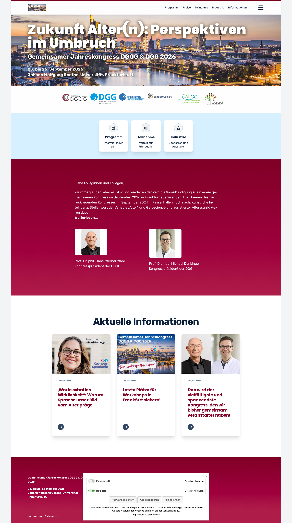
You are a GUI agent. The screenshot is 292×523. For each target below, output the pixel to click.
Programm (171, 7)
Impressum (35, 516)
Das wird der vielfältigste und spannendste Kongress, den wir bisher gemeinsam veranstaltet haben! (209, 402)
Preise (186, 7)
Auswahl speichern (123, 499)
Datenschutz (52, 516)
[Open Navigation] (261, 7)
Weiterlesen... (86, 217)
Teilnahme (201, 7)
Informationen (237, 7)
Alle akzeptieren (149, 499)
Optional (101, 490)
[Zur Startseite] (37, 7)
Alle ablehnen (172, 499)
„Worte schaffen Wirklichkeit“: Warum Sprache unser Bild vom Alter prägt (80, 397)
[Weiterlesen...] (61, 427)
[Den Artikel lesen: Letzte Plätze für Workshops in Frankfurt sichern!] (146, 354)
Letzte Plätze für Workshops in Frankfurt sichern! (142, 395)
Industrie (218, 7)
